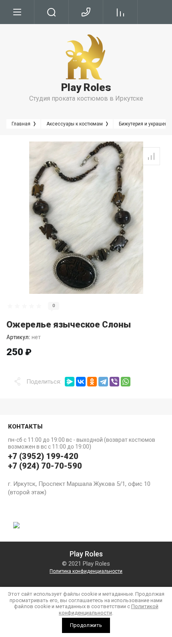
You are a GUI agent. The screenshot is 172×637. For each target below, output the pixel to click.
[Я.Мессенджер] (69, 381)
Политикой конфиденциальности (108, 609)
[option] (86, 218)
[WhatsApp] (125, 381)
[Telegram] (103, 381)
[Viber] (114, 381)
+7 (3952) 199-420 (43, 456)
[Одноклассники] (92, 381)
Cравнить (151, 156)
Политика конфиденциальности (86, 571)
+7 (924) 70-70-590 (45, 466)
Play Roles (86, 87)
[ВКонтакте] (81, 381)
